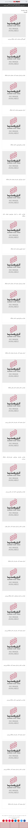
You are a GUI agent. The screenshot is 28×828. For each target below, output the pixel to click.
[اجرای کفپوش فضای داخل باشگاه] (14, 232)
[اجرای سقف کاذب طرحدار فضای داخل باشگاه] (14, 336)
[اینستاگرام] (6, 821)
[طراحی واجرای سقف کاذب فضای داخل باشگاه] (14, 58)
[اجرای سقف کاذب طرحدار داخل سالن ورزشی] (14, 405)
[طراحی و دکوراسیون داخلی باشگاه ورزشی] (14, 683)
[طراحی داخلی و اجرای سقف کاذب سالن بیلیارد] (14, 510)
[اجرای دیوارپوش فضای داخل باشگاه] (14, 93)
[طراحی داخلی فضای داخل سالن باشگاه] (14, 371)
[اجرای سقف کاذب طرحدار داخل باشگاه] (14, 544)
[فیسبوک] (24, 821)
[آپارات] (9, 821)
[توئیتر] (21, 821)
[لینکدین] (15, 821)
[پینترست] (3, 821)
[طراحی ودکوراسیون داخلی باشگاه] (14, 128)
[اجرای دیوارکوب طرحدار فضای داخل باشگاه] (14, 163)
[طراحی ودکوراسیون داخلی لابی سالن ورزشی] (14, 475)
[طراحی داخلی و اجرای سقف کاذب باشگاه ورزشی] (14, 648)
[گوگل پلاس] (18, 821)
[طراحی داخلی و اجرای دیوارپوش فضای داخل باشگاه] (14, 197)
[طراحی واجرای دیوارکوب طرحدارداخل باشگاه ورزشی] (14, 440)
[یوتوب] (12, 821)
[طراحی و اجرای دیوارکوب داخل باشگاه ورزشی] (14, 579)
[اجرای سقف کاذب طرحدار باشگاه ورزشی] (14, 718)
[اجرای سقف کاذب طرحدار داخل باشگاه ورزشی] (14, 614)
